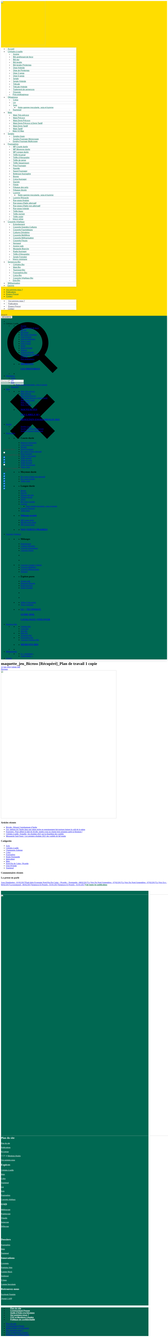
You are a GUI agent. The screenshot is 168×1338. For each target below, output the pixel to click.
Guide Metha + (26, 656)
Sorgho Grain (26, 426)
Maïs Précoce (26, 394)
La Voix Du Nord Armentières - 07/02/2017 (105, 882)
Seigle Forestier (27, 588)
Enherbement (26, 544)
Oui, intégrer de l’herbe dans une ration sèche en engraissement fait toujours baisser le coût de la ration (45, 829)
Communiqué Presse (20, 1311)
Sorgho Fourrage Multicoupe (25, 141)
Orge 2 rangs (26, 341)
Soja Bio (24, 631)
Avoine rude (25, 581)
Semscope (5, 1222)
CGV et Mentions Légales (22, 1317)
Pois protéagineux (21, 94)
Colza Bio (25, 629)
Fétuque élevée (26, 497)
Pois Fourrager (26, 454)
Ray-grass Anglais (28, 502)
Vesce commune (27, 605)
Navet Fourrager (27, 449)
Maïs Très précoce (28, 391)
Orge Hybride (26, 337)
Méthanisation (11, 652)
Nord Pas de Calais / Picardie (17, 863)
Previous (4, 669)
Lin (12, 380)
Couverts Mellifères (28, 567)
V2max (4, 1280)
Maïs (10, 112)
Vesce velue (25, 467)
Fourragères (10, 433)
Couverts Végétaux (13, 534)
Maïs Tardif (25, 402)
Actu (8, 846)
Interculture (10, 859)
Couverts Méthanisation (30, 569)
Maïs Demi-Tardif (28, 400)
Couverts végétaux (8, 1199)
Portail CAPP (6, 1299)
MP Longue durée (28, 525)
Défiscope (5, 1226)
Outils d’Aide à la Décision (22, 1313)
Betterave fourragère (22, 174)
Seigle (23, 346)
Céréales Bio (26, 626)
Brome (23, 491)
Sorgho (11, 134)
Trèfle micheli (26, 458)
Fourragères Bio (27, 638)
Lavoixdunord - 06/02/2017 (20, 885)
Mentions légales (14, 1156)
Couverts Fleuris (27, 550)
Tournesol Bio (26, 635)
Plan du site (5, 1143)
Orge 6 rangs (26, 344)
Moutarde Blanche (28, 583)
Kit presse (5, 1152)
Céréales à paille (12, 848)
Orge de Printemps (28, 339)
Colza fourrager (27, 445)
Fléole (23, 499)
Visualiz (4, 1218)
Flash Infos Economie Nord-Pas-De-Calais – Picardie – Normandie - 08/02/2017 (56, 882)
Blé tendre (25, 332)
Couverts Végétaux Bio (23, 278)
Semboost (5, 1276)
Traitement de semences (23, 89)
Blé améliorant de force (23, 57)
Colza (13, 378)
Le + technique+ (27, 654)
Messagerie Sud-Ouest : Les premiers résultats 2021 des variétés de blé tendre (36, 836)
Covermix (5, 1263)
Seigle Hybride (26, 348)
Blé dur (23, 330)
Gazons (9, 658)
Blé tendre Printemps (29, 335)
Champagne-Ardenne (14, 850)
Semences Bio (11, 624)
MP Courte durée (27, 520)
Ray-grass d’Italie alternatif (31, 452)
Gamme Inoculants (8, 1284)
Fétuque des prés (27, 495)
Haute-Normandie (13, 857)
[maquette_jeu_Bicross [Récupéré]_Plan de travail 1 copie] (58, 817)
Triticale (24, 350)
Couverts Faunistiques (29, 548)
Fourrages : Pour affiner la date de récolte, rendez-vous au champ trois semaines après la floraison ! (44, 832)
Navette (24, 447)
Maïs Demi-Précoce (28, 396)
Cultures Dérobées (28, 546)
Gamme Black (6, 1272)
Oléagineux (10, 376)
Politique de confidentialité (22, 1320)
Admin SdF (15, 667)
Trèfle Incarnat (26, 463)
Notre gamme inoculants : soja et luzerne (35, 107)
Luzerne (24, 504)
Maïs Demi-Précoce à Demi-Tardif (34, 398)
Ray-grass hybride (28, 479)
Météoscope (5, 1210)
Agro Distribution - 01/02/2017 (13, 882)
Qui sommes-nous (8, 1160)
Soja (15, 105)
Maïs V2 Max (18, 131)
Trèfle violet (25, 481)
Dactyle (24, 493)
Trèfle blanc (25, 511)
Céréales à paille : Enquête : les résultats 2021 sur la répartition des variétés (35, 834)
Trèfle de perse (26, 460)
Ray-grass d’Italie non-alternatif (33, 477)
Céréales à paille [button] (12, 324)
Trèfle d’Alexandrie (28, 456)
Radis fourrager (27, 586)
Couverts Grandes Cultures (31, 565)
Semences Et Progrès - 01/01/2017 (44, 885)
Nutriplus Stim (6, 1267)
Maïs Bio (24, 633)
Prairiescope (5, 1214)
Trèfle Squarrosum (28, 465)
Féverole (24, 357)
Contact (9, 296)
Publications (5, 1147)
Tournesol (17, 110)
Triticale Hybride (27, 352)
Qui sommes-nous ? (19, 1315)
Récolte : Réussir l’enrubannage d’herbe (21, 827)
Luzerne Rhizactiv (28, 508)
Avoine (23, 326)
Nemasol (24, 572)
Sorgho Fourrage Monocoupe (32, 429)
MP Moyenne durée (28, 522)
